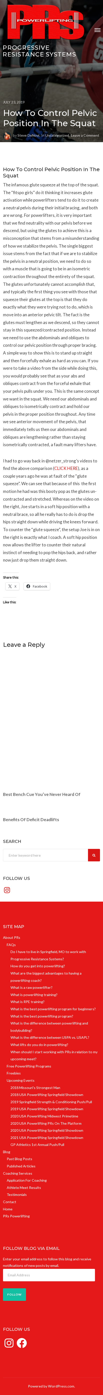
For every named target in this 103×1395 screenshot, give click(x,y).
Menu (97, 30)
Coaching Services (17, 1173)
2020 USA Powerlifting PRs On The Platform (46, 1123)
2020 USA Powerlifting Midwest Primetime (44, 1116)
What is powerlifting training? (34, 995)
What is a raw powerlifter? (31, 987)
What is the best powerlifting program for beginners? (53, 1009)
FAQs (11, 945)
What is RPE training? (27, 1002)
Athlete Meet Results (24, 1187)
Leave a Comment (85, 135)
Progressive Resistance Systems (39, 51)
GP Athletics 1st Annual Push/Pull (37, 1144)
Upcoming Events (20, 1080)
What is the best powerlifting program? (41, 1016)
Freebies (14, 1073)
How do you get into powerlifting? (37, 966)
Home (7, 1209)
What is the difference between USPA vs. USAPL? (49, 1037)
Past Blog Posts (19, 1159)
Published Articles (21, 1166)
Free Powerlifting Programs (29, 1066)
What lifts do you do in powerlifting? (39, 1045)
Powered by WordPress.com (51, 1386)
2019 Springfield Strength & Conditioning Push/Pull (51, 1102)
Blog (6, 1152)
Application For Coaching (27, 1180)
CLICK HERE (66, 468)
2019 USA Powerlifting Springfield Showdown (46, 1109)
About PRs (11, 937)
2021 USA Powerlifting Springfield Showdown (46, 1137)
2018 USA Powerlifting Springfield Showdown (46, 1094)
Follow (14, 1294)
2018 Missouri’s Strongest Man (35, 1087)
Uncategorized (57, 135)
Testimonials (17, 1194)
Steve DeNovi (28, 135)
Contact (9, 1202)
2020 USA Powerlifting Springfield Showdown (46, 1130)
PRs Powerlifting (16, 1216)
